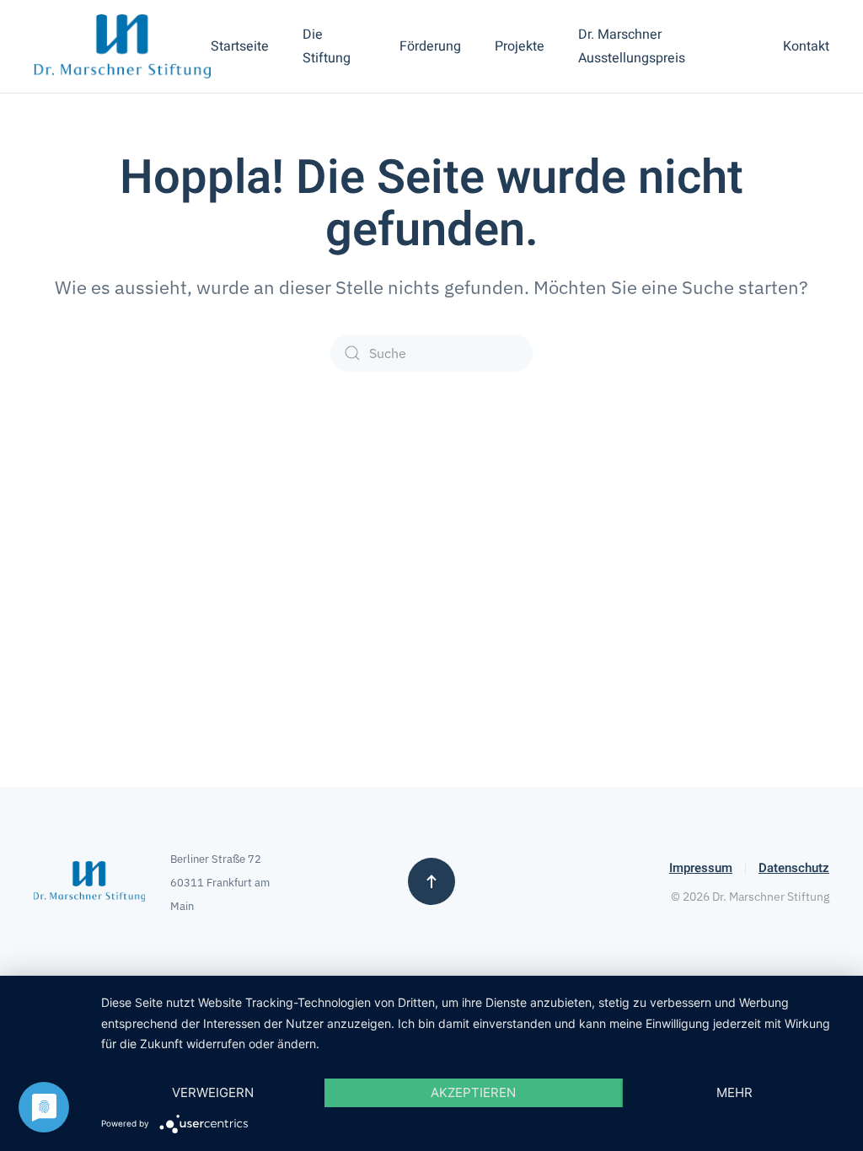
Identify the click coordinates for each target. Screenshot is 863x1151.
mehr (734, 1092)
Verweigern (213, 1092)
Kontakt (806, 46)
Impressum (700, 868)
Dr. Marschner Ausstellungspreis (631, 46)
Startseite (240, 46)
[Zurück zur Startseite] (122, 46)
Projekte (519, 46)
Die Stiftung (327, 46)
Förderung (430, 46)
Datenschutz (793, 868)
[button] (431, 881)
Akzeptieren (473, 1092)
